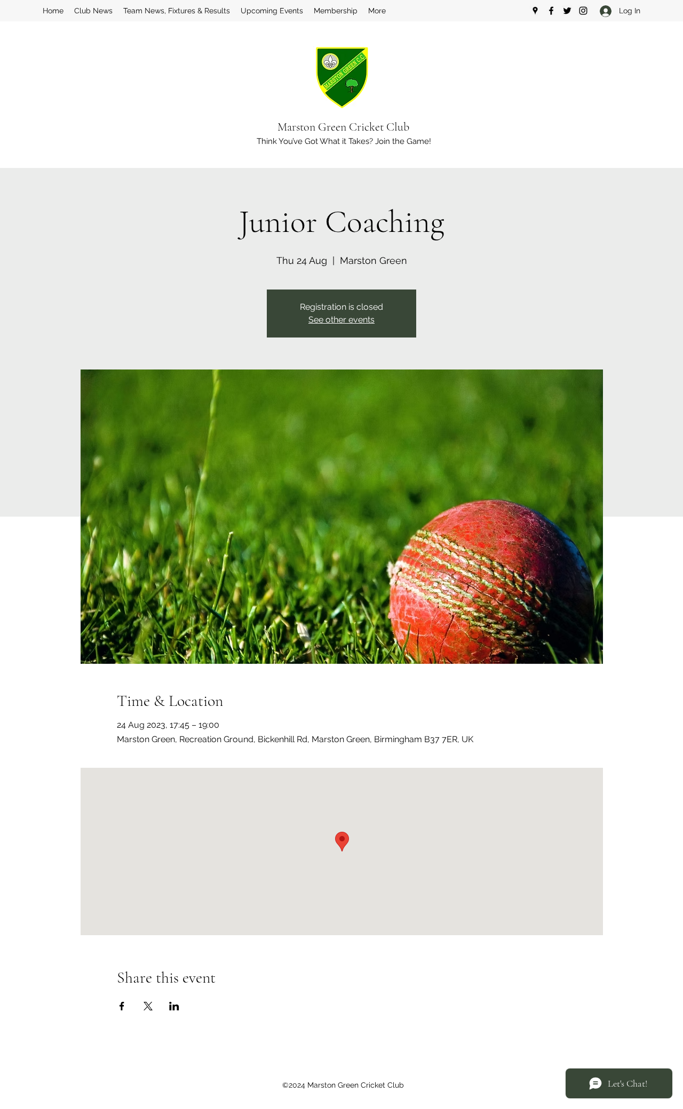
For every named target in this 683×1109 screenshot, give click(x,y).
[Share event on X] (148, 1006)
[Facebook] (551, 10)
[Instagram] (583, 10)
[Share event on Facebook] (122, 1006)
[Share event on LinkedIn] (174, 1006)
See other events (341, 320)
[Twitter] (567, 10)
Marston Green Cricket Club (343, 127)
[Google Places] (535, 10)
